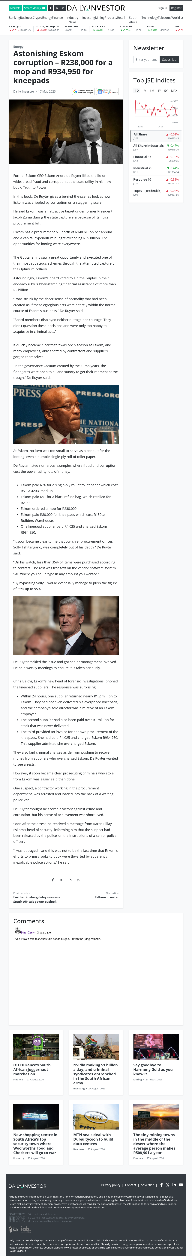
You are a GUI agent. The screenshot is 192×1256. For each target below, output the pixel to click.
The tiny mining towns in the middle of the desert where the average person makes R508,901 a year (154, 1143)
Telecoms (164, 18)
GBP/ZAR (99, 26)
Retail (121, 18)
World (175, 18)
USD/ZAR (71, 26)
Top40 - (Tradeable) (147, 191)
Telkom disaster (107, 897)
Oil (177, 26)
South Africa (133, 20)
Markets (15, 8)
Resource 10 (142, 179)
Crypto (37, 18)
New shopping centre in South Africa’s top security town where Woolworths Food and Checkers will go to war (35, 1143)
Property (111, 18)
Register (176, 8)
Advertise (147, 1185)
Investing (88, 18)
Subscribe (169, 60)
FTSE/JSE (15, 26)
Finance (57, 18)
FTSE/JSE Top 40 (47, 26)
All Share (140, 134)
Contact (130, 1185)
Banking (14, 18)
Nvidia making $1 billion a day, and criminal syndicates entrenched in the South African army (95, 1073)
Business (26, 18)
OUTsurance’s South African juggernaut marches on (32, 1069)
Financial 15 (142, 157)
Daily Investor (23, 91)
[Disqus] (96, 973)
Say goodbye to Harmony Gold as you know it (153, 1069)
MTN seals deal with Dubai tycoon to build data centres (93, 1139)
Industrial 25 (142, 168)
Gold (150, 26)
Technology (150, 18)
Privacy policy (110, 1185)
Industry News (72, 20)
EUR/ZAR (126, 26)
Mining (100, 18)
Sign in (162, 8)
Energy (47, 18)
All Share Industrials (148, 146)
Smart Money (33, 8)
